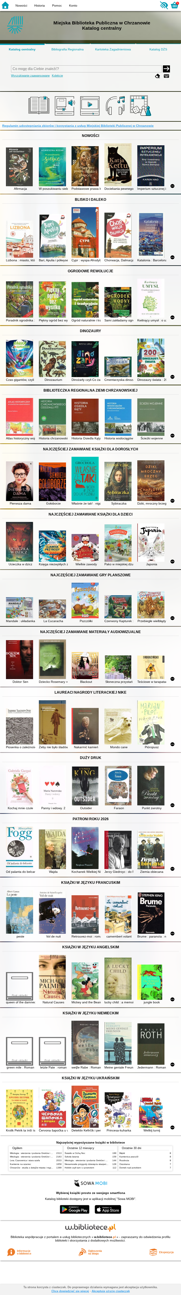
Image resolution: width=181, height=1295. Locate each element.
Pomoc (57, 5)
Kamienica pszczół (128, 1156)
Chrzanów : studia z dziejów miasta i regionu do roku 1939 (39, 1167)
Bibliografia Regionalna (67, 49)
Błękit (122, 1153)
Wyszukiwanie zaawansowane (30, 75)
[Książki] (39, 116)
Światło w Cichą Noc (75, 1153)
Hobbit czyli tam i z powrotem (79, 1167)
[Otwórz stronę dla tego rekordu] (20, 167)
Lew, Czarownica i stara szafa (25, 1160)
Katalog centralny (22, 49)
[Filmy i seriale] (90, 116)
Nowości (21, 5)
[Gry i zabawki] (141, 116)
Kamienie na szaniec (20, 1164)
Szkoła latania (72, 1156)
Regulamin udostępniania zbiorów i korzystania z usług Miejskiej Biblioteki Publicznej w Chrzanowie (78, 125)
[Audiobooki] (65, 116)
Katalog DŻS (158, 49)
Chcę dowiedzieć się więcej (70, 1291)
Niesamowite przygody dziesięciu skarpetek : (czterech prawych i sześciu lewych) (105, 1164)
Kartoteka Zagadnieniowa (113, 49)
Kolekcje (57, 75)
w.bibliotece (105, 1237)
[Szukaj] (166, 68)
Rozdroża (124, 1160)
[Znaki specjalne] (166, 76)
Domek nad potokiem (130, 1167)
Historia (39, 5)
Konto (73, 5)
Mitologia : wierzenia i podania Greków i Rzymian (34, 1153)
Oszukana (124, 1164)
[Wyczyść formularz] (157, 76)
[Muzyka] (116, 116)
